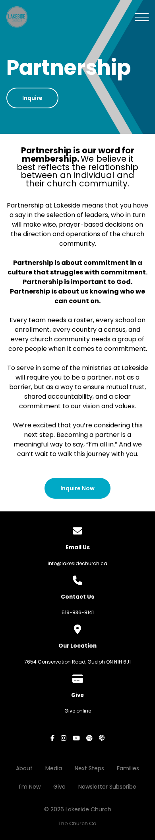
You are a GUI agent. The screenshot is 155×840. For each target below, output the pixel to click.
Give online (77, 710)
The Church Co (77, 823)
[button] (142, 17)
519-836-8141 (78, 612)
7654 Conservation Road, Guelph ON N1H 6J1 (77, 661)
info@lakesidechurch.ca (77, 563)
